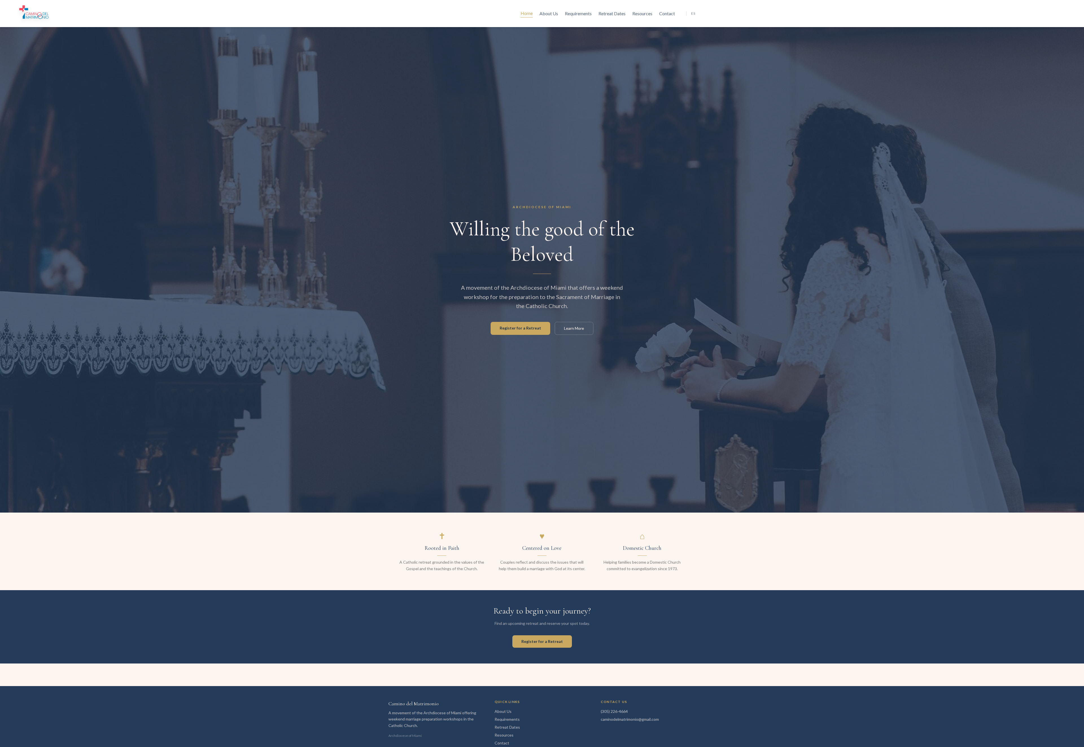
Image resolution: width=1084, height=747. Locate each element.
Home (527, 13)
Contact (667, 13)
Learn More (574, 328)
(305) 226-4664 (614, 711)
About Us (548, 13)
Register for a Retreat (520, 328)
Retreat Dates (612, 13)
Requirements (578, 13)
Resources (642, 13)
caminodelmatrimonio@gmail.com (630, 719)
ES (693, 13)
